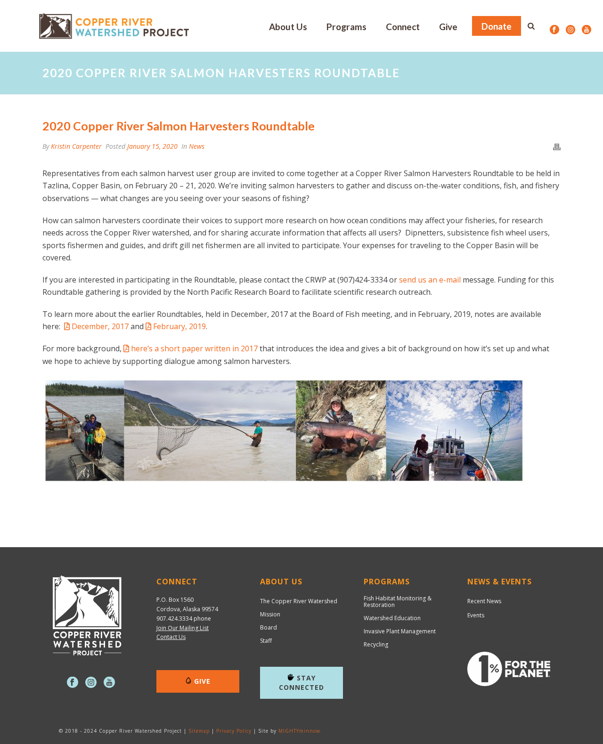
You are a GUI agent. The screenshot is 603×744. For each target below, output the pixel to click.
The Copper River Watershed (298, 601)
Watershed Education (392, 618)
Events (475, 615)
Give (448, 26)
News (196, 146)
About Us (288, 26)
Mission (270, 614)
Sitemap (199, 731)
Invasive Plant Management (400, 631)
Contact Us (171, 637)
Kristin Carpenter (76, 146)
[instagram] (91, 683)
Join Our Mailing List (182, 628)
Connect (403, 26)
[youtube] (109, 683)
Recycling (376, 644)
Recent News (484, 601)
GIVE (202, 681)
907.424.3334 (174, 619)
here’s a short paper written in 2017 (194, 348)
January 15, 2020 (152, 146)
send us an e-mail (430, 280)
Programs (346, 26)
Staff (266, 641)
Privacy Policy (234, 731)
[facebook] (72, 683)
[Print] (557, 146)
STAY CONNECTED (301, 682)
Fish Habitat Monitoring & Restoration (398, 601)
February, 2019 (179, 326)
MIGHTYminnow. (300, 731)
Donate (496, 26)
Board (268, 627)
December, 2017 (100, 326)
